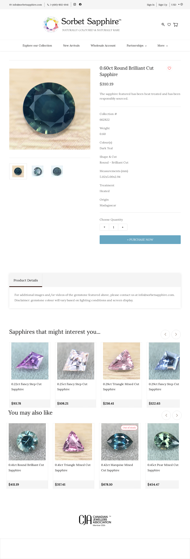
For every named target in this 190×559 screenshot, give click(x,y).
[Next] (176, 334)
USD (173, 4)
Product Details (26, 280)
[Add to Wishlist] (169, 68)
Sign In (151, 4)
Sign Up (162, 4)
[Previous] (165, 334)
